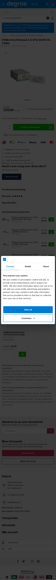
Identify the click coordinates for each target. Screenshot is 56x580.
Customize (26, 318)
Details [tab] (28, 266)
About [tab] (46, 266)
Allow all (28, 310)
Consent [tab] (10, 266)
